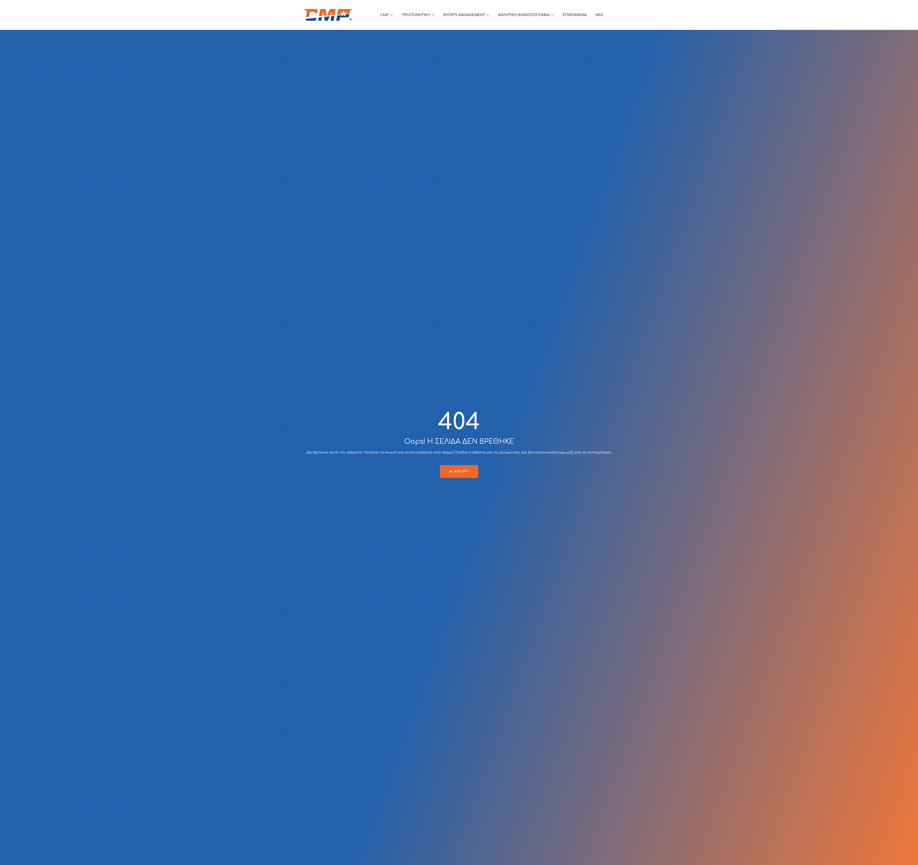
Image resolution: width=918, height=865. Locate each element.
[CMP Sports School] (328, 15)
